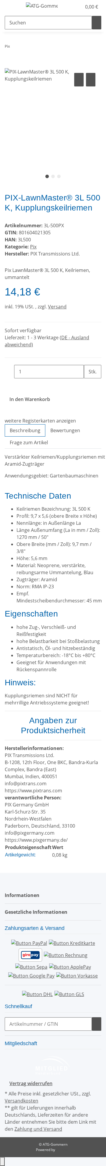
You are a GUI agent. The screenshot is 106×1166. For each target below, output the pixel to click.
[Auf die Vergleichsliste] (79, 79)
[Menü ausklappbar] (12, 7)
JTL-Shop (63, 1149)
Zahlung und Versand (38, 1129)
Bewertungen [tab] (65, 430)
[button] (70, 7)
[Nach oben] (2, 1161)
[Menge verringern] (9, 371)
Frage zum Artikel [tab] (29, 442)
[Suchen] (96, 22)
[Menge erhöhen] (88, 385)
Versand (57, 306)
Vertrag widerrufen (30, 1083)
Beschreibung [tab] (25, 430)
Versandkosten (21, 1100)
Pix (33, 246)
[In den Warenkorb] (9, 65)
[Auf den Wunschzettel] (90, 79)
